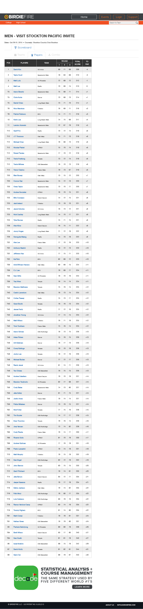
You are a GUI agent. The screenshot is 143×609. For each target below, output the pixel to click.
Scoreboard (22, 47)
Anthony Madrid (20, 248)
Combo (54, 54)
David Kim (17, 69)
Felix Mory (17, 493)
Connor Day (18, 181)
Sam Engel (18, 460)
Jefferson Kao (19, 254)
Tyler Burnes (18, 220)
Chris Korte (18, 97)
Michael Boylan (19, 360)
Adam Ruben (18, 337)
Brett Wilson (18, 533)
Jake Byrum (18, 477)
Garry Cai (17, 555)
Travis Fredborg (19, 159)
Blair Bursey (18, 175)
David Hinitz (18, 549)
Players (36, 55)
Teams (19, 54)
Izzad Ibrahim (18, 544)
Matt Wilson (18, 321)
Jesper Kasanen (19, 482)
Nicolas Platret (19, 148)
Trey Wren (17, 281)
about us (110, 605)
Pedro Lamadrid (19, 449)
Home (84, 16)
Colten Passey (19, 298)
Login (119, 16)
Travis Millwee (19, 164)
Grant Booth (18, 304)
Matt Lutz (17, 81)
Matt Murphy (18, 454)
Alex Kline (17, 226)
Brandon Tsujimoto (21, 382)
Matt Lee (17, 86)
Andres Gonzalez (20, 192)
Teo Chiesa (18, 371)
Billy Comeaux (19, 198)
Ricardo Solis (18, 438)
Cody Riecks (18, 432)
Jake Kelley (18, 393)
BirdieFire (24, 17)
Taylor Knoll (18, 75)
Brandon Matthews (21, 287)
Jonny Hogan (19, 231)
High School (20, 22)
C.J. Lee (17, 270)
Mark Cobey (18, 516)
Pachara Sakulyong (21, 527)
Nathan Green (19, 521)
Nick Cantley (18, 215)
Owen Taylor (18, 187)
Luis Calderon (19, 499)
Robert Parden (19, 153)
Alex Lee (17, 242)
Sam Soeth (18, 538)
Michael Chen (19, 142)
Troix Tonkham (19, 326)
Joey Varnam (18, 427)
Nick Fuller (18, 410)
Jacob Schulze (19, 209)
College (9, 22)
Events (105, 16)
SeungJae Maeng (20, 237)
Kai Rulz (17, 259)
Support (133, 16)
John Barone (18, 466)
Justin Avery (18, 399)
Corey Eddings (19, 348)
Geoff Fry (17, 131)
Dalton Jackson (19, 488)
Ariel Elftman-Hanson (22, 265)
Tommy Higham (19, 510)
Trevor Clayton (19, 170)
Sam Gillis (17, 276)
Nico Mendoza (19, 108)
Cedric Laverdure (20, 293)
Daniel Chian (18, 103)
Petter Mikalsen (19, 404)
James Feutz (18, 309)
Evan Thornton (19, 421)
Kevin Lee (17, 120)
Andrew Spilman (20, 443)
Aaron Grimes (19, 332)
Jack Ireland (18, 203)
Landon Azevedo (20, 125)
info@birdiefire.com (126, 605)
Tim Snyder (18, 415)
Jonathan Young (20, 315)
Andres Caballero (20, 376)
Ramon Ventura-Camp (22, 505)
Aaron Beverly (19, 92)
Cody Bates (18, 387)
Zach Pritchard (19, 471)
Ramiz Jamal (18, 365)
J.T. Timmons (18, 136)
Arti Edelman (18, 343)
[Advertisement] (71, 6)
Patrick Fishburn (20, 114)
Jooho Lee (17, 354)
